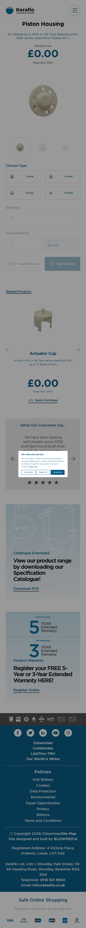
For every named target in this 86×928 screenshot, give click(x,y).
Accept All (57, 472)
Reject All (43, 472)
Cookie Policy (33, 466)
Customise (28, 472)
